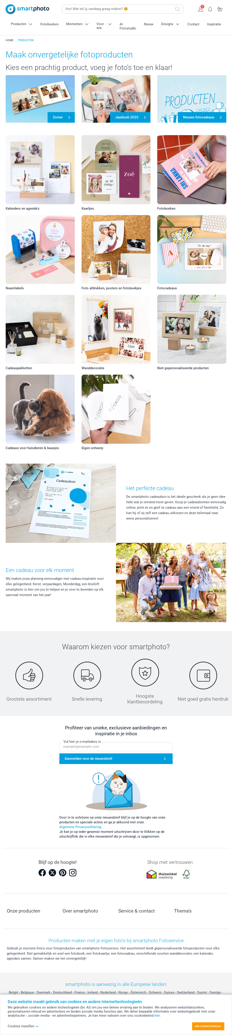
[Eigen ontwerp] (116, 409)
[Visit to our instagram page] (72, 872)
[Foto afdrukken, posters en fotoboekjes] (116, 249)
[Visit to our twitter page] (52, 872)
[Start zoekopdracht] (177, 9)
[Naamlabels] (40, 249)
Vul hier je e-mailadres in (82, 742)
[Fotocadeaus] (191, 249)
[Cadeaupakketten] (40, 329)
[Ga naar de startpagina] (27, 9)
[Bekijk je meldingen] (210, 8)
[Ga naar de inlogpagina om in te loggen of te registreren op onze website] (200, 8)
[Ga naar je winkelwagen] (220, 8)
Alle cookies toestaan (208, 1026)
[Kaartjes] (116, 169)
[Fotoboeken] (191, 169)
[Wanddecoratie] (116, 329)
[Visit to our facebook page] (42, 872)
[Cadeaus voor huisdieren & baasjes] (40, 409)
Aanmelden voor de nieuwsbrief (88, 759)
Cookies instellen (21, 1026)
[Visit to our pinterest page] (62, 872)
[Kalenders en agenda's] (40, 169)
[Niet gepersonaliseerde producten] (191, 329)
